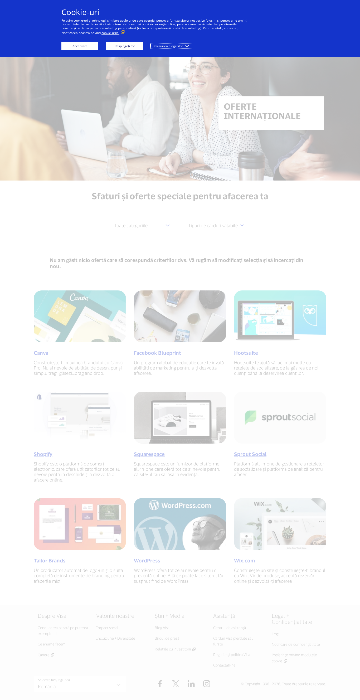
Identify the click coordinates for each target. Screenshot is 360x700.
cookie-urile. (110, 33)
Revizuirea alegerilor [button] (168, 46)
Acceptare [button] (79, 46)
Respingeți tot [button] (125, 46)
